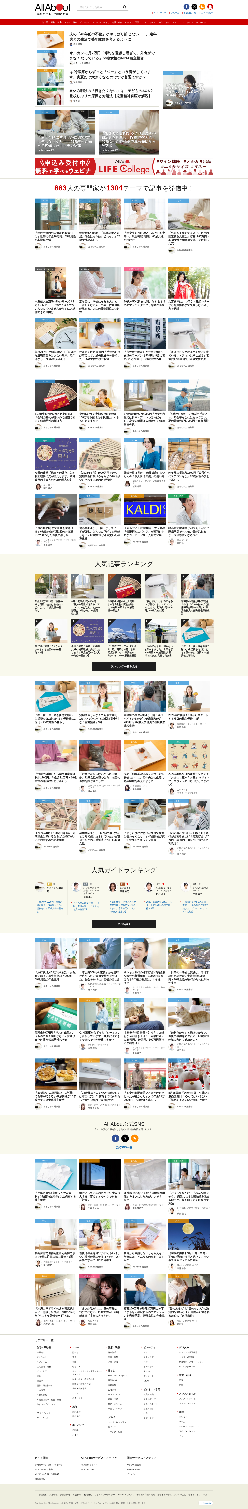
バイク (75, 1435)
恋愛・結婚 (117, 22)
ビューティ (85, 22)
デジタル (97, 22)
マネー (67, 22)
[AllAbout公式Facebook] (186, 7)
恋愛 (181, 1380)
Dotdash (207, 1503)
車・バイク (201, 22)
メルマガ (175, 13)
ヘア (146, 1362)
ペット (182, 1436)
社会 (146, 1413)
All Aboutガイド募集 (44, 1469)
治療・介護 (113, 1362)
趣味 (168, 22)
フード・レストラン (117, 1422)
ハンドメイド (114, 1394)
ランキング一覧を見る (124, 666)
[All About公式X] (194, 7)
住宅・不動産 (44, 1347)
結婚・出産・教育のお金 (83, 1379)
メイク (147, 1352)
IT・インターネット (188, 1366)
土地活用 (41, 1390)
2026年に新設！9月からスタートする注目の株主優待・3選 (159, 905)
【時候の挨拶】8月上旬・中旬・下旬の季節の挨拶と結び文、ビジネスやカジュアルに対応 (196, 907)
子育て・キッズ (115, 1408)
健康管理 (112, 1352)
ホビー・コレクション (189, 1426)
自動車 (75, 1430)
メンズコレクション (188, 1399)
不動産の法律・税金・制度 (49, 1400)
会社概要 (43, 1494)
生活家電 (112, 1390)
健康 (75, 22)
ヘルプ (206, 1494)
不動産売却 (42, 1395)
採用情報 (53, 1494)
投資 (74, 1357)
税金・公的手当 (79, 1388)
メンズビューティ (187, 1403)
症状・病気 (113, 1357)
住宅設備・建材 (44, 1366)
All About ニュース (89, 1465)
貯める (75, 1352)
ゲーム (182, 1422)
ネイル (147, 1371)
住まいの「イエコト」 (47, 1404)
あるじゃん (77, 1398)
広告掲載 (77, 1494)
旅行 (161, 22)
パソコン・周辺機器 (188, 1352)
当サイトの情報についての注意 (171, 1494)
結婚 (181, 1385)
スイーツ (112, 1427)
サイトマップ (160, 13)
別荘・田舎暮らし (45, 1385)
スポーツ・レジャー (188, 1431)
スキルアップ (150, 1399)
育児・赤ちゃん (115, 1404)
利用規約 (88, 1494)
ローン (75, 1393)
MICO (146, 1381)
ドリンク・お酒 (115, 1432)
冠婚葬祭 (112, 1385)
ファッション (178, 22)
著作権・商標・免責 (145, 1494)
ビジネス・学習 (132, 22)
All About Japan (88, 1469)
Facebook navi (133, 1469)
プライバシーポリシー (105, 1494)
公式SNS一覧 (190, 13)
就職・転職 (149, 1394)
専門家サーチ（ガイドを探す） (49, 1465)
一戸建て (41, 1352)
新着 (53, 22)
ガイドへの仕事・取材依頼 (47, 1474)
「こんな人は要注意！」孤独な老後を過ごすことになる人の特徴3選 (86, 906)
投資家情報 (65, 1494)
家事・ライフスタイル (118, 1375)
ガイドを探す (207, 13)
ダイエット (149, 1376)
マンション (42, 1357)
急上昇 (45, 22)
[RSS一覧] (202, 7)
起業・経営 (149, 1408)
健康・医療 (114, 1347)
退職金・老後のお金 (81, 1384)
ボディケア (149, 1366)
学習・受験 (149, 1418)
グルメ (190, 22)
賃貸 (39, 1376)
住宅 (60, 22)
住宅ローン (77, 1366)
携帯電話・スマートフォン (191, 1362)
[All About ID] (210, 7)
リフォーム (42, 1362)
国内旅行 (76, 1416)
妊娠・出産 (113, 1399)
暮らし (106, 22)
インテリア (42, 1371)
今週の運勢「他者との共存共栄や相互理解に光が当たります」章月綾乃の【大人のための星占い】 (123, 907)
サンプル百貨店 (134, 1465)
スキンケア (149, 1357)
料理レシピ (113, 1380)
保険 (74, 1362)
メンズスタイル (149, 22)
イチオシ (131, 1474)
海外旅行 (76, 1411)
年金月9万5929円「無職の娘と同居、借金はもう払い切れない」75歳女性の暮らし (50, 907)
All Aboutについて (126, 1494)
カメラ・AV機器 (186, 1357)
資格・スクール (151, 1404)
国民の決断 (40, 1479)
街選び (40, 1381)
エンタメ (183, 1417)
